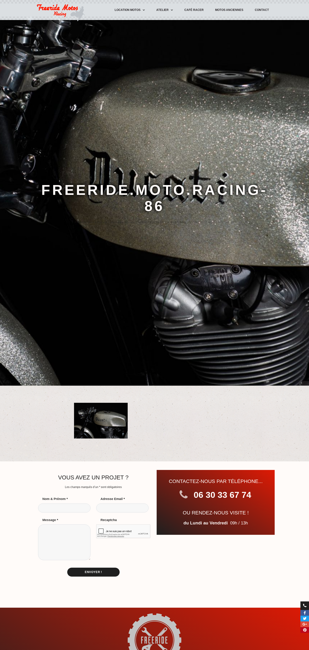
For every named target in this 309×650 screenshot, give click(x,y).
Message (50, 520)
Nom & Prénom (55, 499)
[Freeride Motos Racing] (60, 10)
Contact (262, 9)
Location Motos (128, 9)
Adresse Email (112, 499)
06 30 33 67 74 (221, 495)
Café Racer (194, 9)
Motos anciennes (229, 9)
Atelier (162, 9)
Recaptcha (108, 520)
